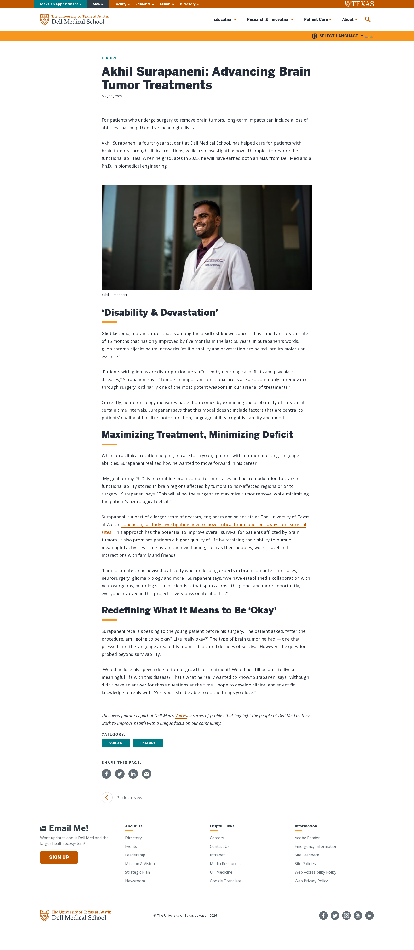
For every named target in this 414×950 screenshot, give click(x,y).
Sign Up (59, 857)
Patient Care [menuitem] (316, 19)
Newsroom (135, 880)
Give (96, 4)
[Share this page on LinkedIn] (133, 774)
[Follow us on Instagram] (346, 915)
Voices (181, 715)
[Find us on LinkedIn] (369, 915)
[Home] (74, 19)
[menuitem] (368, 19)
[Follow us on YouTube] (358, 915)
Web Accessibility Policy (315, 872)
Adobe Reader (307, 837)
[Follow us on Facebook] (323, 915)
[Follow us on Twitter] (335, 915)
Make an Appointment (59, 4)
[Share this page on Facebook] (106, 774)
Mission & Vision (140, 863)
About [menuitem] (348, 19)
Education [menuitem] (223, 19)
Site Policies (305, 863)
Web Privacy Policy (311, 880)
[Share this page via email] (146, 774)
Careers (217, 837)
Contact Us (220, 846)
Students (143, 4)
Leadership (135, 855)
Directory (188, 4)
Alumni (165, 4)
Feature (109, 58)
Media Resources (225, 863)
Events (131, 846)
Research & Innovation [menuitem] (268, 19)
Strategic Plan (137, 872)
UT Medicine (221, 872)
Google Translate (225, 880)
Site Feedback (307, 855)
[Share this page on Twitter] (120, 774)
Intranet (217, 855)
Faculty (121, 4)
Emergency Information (316, 846)
